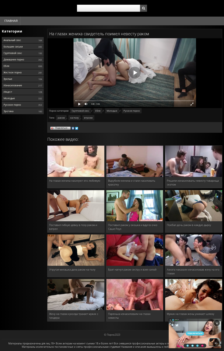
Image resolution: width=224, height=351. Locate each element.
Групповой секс (13, 53)
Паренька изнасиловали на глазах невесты (129, 315)
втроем (88, 117)
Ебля (6, 66)
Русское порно (12, 104)
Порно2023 (113, 334)
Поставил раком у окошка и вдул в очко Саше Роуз (132, 227)
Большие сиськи (13, 46)
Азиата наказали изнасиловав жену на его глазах (193, 271)
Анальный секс (12, 40)
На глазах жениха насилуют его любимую (74, 180)
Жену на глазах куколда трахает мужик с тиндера (73, 315)
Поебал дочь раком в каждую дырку (189, 225)
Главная (11, 20)
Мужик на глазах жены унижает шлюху (190, 314)
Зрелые (8, 79)
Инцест (8, 91)
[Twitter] (77, 127)
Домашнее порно (14, 59)
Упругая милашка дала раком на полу (72, 269)
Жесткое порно (13, 72)
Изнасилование (13, 85)
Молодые (9, 98)
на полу (74, 117)
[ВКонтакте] (73, 127)
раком (61, 117)
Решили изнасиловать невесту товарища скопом (193, 182)
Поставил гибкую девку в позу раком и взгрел (73, 227)
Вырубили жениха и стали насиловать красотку (131, 182)
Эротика (8, 111)
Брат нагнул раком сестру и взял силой (132, 269)
